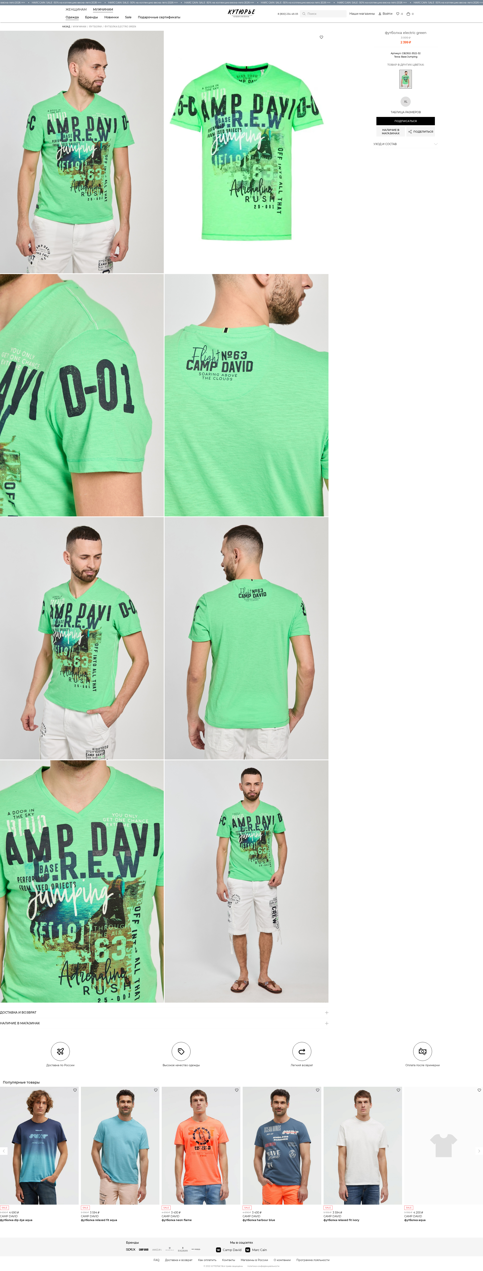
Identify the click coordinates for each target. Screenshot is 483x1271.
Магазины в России (254, 1260)
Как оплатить (207, 1260)
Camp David (232, 1250)
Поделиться (423, 131)
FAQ (156, 1260)
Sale (128, 17)
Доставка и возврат (178, 1260)
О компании (282, 1260)
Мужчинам (103, 9)
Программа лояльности (313, 1260)
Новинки (111, 17)
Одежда (72, 17)
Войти (387, 13)
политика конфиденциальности (263, 1266)
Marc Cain (259, 1250)
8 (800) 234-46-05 (288, 13)
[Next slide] (4, 1151)
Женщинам (76, 9)
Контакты (228, 1260)
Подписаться (406, 121)
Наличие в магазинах (390, 131)
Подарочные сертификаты (159, 17)
